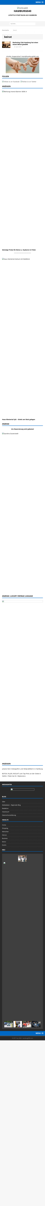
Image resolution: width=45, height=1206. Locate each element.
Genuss (4, 835)
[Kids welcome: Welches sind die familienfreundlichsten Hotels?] (22, 858)
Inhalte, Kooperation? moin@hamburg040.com (22, 56)
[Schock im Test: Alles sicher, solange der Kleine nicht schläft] (36, 1024)
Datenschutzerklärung (9, 815)
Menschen (5, 832)
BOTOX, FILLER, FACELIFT (10, 774)
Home (4, 825)
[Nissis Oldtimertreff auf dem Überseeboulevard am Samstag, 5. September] (27, 1024)
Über (3, 802)
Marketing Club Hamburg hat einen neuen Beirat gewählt (25, 43)
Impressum (5, 812)
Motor (4, 842)
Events (4, 845)
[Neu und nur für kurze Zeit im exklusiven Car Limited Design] (18, 1024)
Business (5, 838)
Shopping (5, 828)
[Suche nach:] (22, 24)
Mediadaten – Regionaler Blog (11, 805)
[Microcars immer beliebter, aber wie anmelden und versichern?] (8, 1024)
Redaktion (5, 808)
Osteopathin (15, 769)
